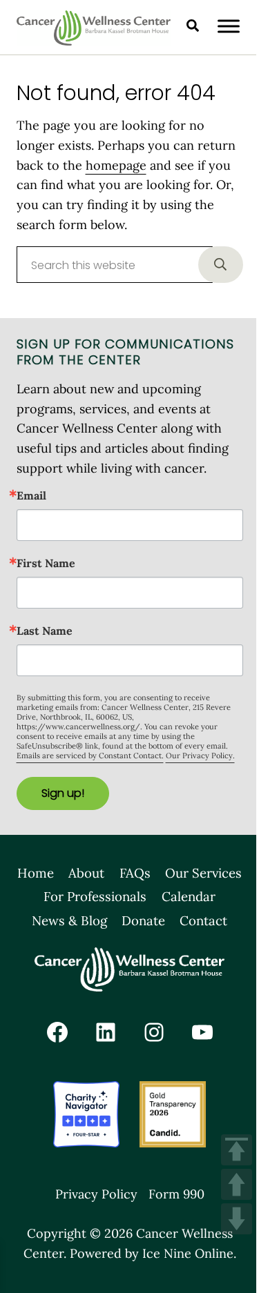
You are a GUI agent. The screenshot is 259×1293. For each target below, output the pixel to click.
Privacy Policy (96, 1194)
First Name (46, 563)
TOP (236, 1149)
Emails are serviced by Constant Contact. (90, 755)
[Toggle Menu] (229, 25)
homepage (116, 165)
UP (236, 1184)
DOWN (236, 1218)
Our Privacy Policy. (200, 755)
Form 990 (176, 1194)
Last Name (45, 630)
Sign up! (62, 793)
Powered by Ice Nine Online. (153, 1253)
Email (31, 495)
